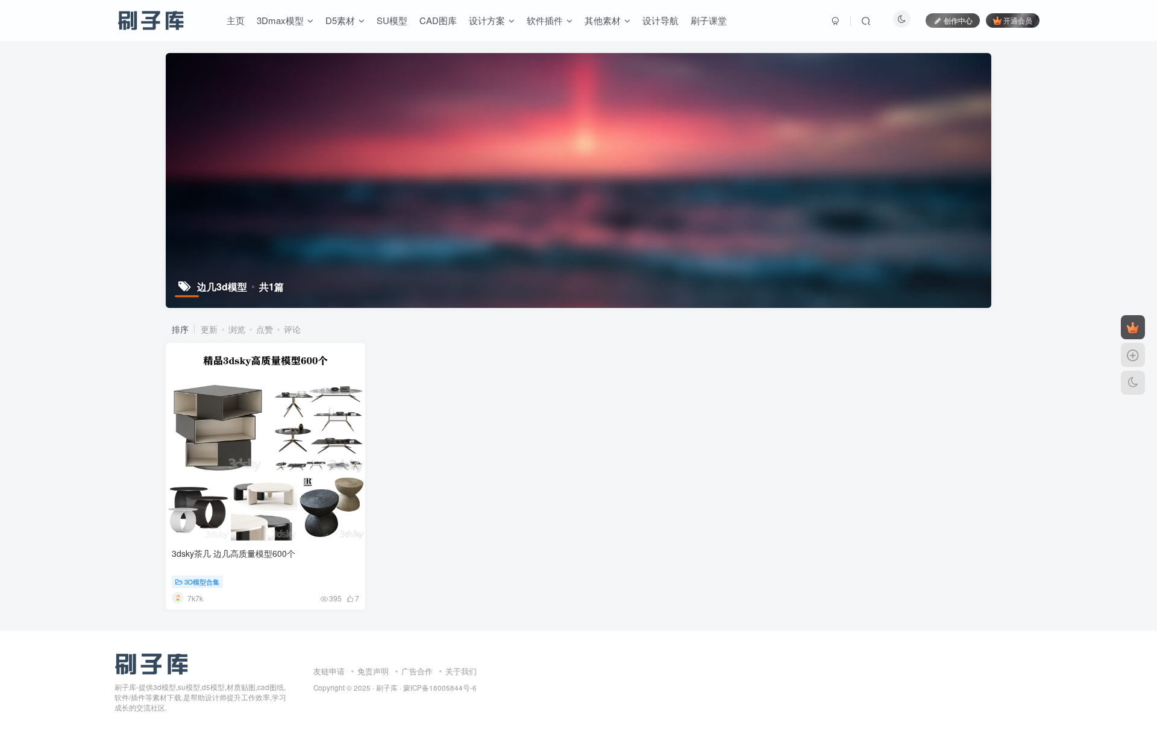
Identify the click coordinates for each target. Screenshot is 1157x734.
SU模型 (392, 20)
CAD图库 (438, 20)
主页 (236, 20)
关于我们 (461, 671)
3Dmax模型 (280, 20)
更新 (209, 329)
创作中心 (958, 20)
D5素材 (340, 20)
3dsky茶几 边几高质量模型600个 (233, 553)
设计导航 (660, 20)
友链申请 (329, 671)
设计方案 (487, 20)
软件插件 (545, 20)
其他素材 (603, 20)
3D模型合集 (201, 581)
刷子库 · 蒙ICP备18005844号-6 (426, 687)
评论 (292, 329)
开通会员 (1017, 20)
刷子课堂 (709, 20)
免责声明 (373, 671)
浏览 (236, 329)
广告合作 (417, 671)
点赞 (264, 329)
